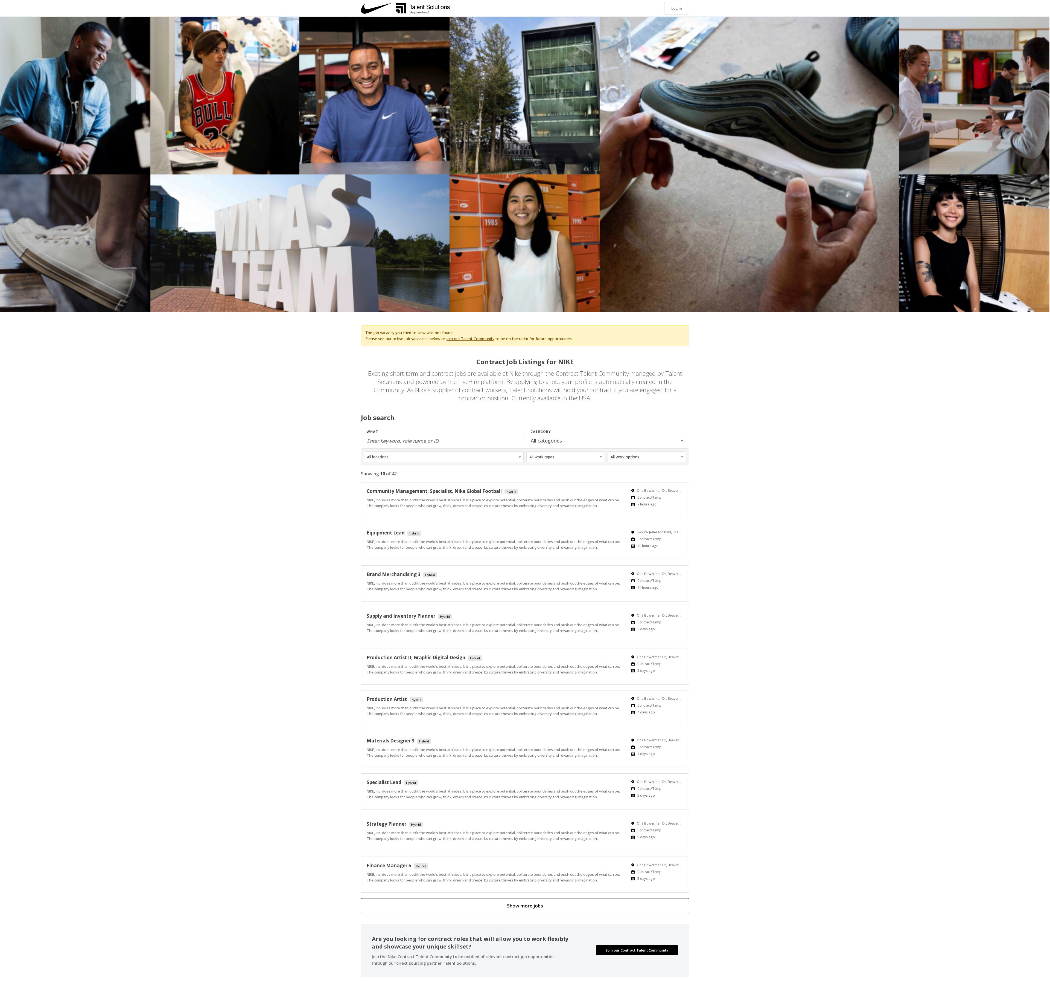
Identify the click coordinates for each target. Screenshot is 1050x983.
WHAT (372, 431)
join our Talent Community (470, 338)
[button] (676, 8)
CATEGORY (540, 431)
